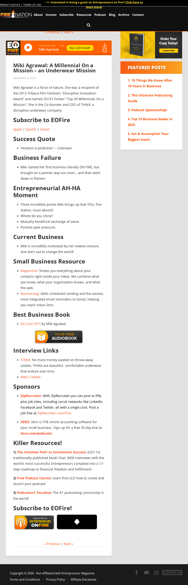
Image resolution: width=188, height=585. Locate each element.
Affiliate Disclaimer (84, 579)
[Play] (29, 47)
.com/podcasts (36, 433)
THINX (25, 360)
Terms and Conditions (25, 579)
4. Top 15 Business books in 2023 (150, 122)
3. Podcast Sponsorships (147, 110)
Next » (68, 32)
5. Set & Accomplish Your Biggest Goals (148, 136)
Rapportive (29, 270)
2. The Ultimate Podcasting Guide (150, 98)
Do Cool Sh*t (31, 324)
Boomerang (30, 293)
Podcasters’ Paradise (34, 492)
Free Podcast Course (33, 478)
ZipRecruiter (31, 395)
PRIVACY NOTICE (10, 4)
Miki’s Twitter (31, 377)
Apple (17, 129)
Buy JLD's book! (80, 47)
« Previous (52, 32)
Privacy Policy (55, 579)
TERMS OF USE (32, 4)
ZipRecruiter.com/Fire (54, 413)
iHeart (44, 129)
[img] (105, 50)
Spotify (31, 129)
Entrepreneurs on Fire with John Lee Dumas (16, 13)
